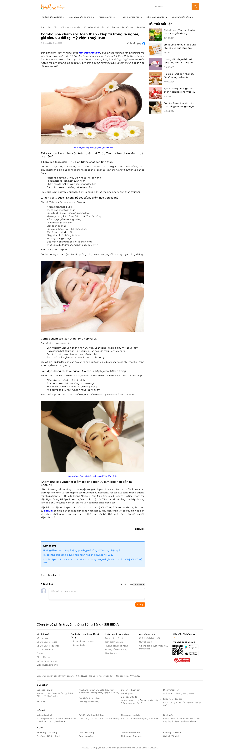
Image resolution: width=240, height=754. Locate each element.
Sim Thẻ (153, 718)
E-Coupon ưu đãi (129, 697)
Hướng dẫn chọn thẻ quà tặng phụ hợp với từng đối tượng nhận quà (82, 550)
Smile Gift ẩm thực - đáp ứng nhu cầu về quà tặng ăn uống (180, 46)
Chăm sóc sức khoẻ (130, 732)
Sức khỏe (94, 701)
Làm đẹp (83, 701)
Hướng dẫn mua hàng (116, 645)
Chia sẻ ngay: (134, 43)
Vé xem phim (43, 718)
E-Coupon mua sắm (131, 703)
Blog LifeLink (43, 657)
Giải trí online (52, 696)
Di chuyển (168, 715)
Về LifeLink (42, 638)
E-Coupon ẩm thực (130, 700)
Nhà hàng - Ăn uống (47, 732)
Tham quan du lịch (130, 715)
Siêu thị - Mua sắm (172, 732)
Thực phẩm (96, 692)
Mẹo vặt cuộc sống (181, 17)
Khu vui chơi (57, 718)
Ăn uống (41, 701)
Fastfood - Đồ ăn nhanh (48, 736)
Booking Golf (127, 693)
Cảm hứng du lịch (107, 17)
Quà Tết (167, 693)
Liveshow (83, 718)
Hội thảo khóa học (109, 718)
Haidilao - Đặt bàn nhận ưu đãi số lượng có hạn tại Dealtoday (179, 76)
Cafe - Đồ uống (86, 732)
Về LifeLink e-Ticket (47, 642)
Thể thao (94, 718)
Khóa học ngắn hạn (173, 702)
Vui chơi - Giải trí (45, 690)
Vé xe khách (177, 718)
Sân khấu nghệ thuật (53, 721)
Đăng (140, 604)
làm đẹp (52, 575)
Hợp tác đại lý (78, 645)
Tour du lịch (127, 718)
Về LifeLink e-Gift (45, 649)
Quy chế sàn (145, 642)
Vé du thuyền (141, 718)
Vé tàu (166, 718)
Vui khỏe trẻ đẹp (131, 17)
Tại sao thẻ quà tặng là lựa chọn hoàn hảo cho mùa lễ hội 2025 (78, 555)
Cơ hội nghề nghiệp (47, 661)
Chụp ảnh (67, 693)
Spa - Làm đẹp (86, 736)
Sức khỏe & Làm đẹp (89, 698)
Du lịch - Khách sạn (130, 690)
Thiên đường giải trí (52, 17)
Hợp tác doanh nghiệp (82, 641)
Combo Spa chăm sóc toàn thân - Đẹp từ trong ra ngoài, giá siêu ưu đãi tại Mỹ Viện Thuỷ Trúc (92, 561)
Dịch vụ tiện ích (171, 690)
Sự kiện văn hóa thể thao (91, 715)
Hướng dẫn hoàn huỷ (116, 649)
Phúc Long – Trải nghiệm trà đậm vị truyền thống (180, 32)
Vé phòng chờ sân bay (184, 721)
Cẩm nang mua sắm (156, 17)
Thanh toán (111, 653)
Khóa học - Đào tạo (172, 699)
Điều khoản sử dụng (47, 664)
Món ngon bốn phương (80, 17)
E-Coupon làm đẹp (150, 700)
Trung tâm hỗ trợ (114, 638)
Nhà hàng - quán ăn (88, 690)
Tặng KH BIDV (111, 692)
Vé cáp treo (190, 718)
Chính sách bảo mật (149, 638)
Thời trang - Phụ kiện (182, 693)
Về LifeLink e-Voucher (48, 645)
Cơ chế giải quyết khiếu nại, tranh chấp (153, 647)
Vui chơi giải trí (44, 715)
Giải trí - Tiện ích (171, 736)
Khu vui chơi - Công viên (49, 693)
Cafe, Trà (104, 690)
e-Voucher (42, 685)
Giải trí (40, 696)
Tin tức (40, 653)
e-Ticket (41, 710)
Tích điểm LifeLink (114, 642)
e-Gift (40, 727)
